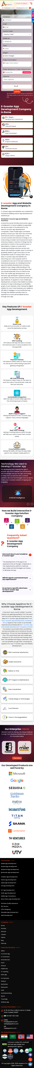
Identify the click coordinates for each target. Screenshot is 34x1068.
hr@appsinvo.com (10, 1028)
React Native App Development (10, 899)
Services (3, 931)
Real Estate (4, 984)
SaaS (2, 990)
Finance (3, 966)
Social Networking (6, 993)
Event (2, 963)
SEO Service (4, 906)
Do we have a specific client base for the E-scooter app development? (14, 589)
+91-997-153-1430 (12, 1016)
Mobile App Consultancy (8, 896)
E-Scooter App (5, 954)
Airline (3, 951)
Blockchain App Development (10, 872)
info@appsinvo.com (9, 8)
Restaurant (4, 987)
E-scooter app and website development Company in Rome (17, 626)
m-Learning (4, 971)
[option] (17, 494)
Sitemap (3, 943)
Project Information (10, 60)
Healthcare (4, 969)
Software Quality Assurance (9, 903)
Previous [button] (28, 504)
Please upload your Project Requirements (17, 69)
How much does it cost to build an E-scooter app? (15, 555)
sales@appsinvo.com (22, 8)
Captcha (6, 76)
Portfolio (3, 928)
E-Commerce (5, 957)
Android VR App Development (10, 869)
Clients (3, 937)
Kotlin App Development (8, 893)
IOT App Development (8, 890)
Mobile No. (6, 38)
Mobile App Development (8, 863)
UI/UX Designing (6, 909)
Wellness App (5, 1002)
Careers (3, 934)
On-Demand (5, 978)
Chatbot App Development (9, 877)
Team (5, 46)
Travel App (4, 999)
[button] (30, 1064)
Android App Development (9, 866)
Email (5, 24)
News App (4, 974)
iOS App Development (7, 886)
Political (3, 981)
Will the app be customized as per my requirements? (15, 578)
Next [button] (32, 504)
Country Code (8, 31)
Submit (17, 91)
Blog (2, 940)
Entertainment (5, 960)
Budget (5, 53)
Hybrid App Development (8, 883)
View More (17, 758)
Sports (3, 996)
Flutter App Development (8, 880)
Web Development (7, 915)
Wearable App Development (9, 912)
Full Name (6, 17)
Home (3, 925)
